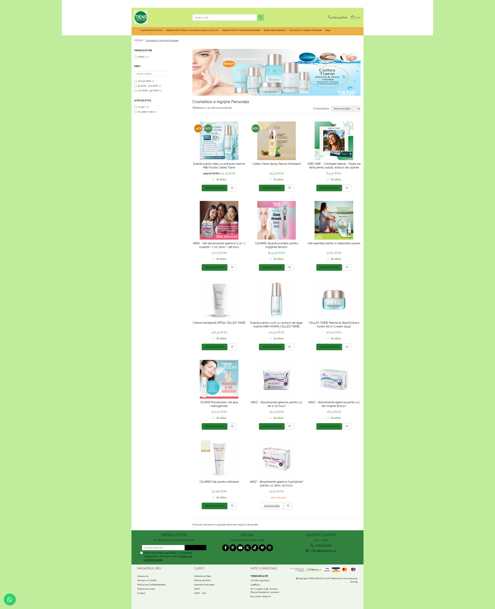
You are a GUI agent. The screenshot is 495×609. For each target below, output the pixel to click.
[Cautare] (260, 17)
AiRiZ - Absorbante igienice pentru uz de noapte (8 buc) (333, 404)
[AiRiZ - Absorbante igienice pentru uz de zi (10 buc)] (277, 379)
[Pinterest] (233, 547)
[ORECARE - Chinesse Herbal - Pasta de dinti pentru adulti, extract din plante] (334, 140)
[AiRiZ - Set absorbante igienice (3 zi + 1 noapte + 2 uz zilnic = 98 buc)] (219, 220)
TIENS (141, 57)
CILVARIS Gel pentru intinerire (219, 481)
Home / (139, 40)
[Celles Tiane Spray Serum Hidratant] (277, 140)
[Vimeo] (262, 547)
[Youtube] (240, 547)
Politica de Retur (202, 580)
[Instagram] (269, 547)
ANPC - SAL (200, 593)
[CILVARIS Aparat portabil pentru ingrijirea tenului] (277, 220)
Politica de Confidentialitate (151, 584)
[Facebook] (225, 547)
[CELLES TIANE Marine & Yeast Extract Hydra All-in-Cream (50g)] (334, 299)
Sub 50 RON (144, 81)
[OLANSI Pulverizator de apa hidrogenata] (219, 379)
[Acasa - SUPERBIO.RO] (153, 17)
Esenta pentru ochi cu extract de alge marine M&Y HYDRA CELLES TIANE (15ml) (276, 325)
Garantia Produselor (204, 584)
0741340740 (323, 545)
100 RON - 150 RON (148, 90)
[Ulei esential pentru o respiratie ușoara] (334, 220)
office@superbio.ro (323, 551)
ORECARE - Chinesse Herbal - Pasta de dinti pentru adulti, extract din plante (334, 165)
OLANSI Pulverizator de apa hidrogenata (219, 404)
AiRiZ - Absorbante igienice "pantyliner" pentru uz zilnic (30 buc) (276, 483)
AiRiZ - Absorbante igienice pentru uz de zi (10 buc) (276, 404)
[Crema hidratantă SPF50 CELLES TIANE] (219, 299)
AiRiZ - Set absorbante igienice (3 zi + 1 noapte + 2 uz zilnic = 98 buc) (219, 245)
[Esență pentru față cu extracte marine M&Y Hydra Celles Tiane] (219, 140)
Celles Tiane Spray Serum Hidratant (276, 164)
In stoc (141, 107)
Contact (141, 593)
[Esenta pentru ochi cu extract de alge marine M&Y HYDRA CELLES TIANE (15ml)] (277, 299)
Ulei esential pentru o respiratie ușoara (333, 243)
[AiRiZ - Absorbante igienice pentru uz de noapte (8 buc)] (334, 379)
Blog (327, 30)
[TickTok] (255, 547)
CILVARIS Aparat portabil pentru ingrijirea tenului (276, 245)
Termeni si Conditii (147, 580)
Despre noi (142, 576)
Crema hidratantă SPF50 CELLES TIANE (219, 323)
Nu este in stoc (146, 111)
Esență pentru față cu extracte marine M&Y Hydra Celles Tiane (219, 165)
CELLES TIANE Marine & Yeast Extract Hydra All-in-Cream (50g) (334, 324)
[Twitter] (247, 547)
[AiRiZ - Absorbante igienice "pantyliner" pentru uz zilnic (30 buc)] (277, 458)
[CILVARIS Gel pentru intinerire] (219, 458)
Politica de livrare (146, 589)
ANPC (197, 589)
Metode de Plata (202, 576)
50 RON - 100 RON (148, 86)
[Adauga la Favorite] (232, 188)
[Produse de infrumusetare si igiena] (276, 72)
